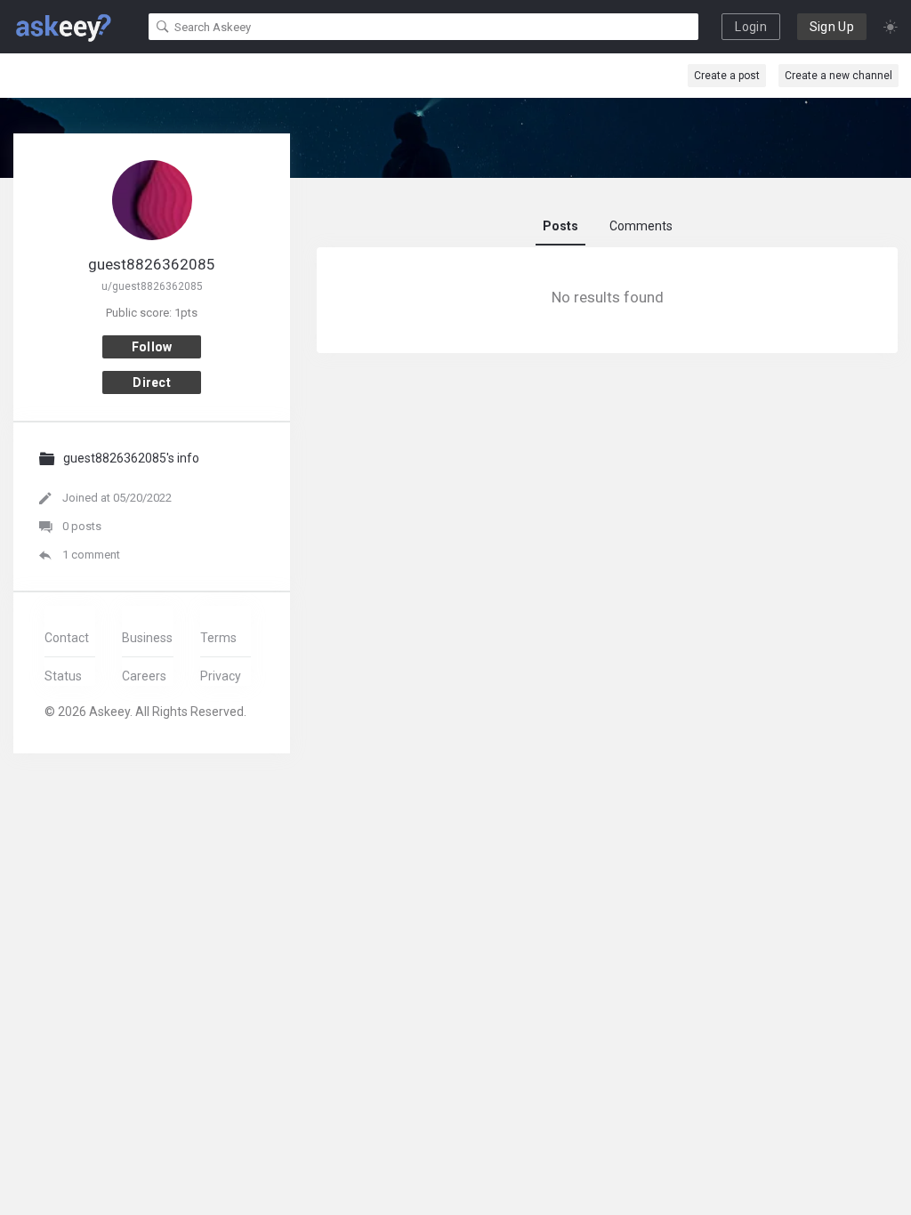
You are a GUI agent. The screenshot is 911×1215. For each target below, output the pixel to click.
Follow (152, 347)
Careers (144, 676)
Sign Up (832, 27)
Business (147, 638)
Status (63, 676)
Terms (218, 638)
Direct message (152, 384)
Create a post (727, 75)
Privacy (220, 676)
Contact (66, 638)
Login (751, 27)
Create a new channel (838, 75)
